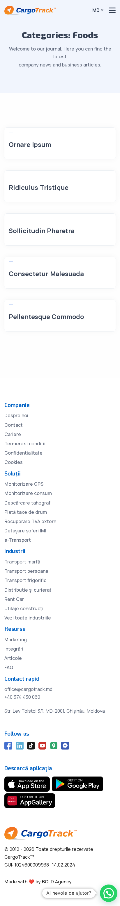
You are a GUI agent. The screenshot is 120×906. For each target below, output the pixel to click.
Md (96, 10)
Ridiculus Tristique (38, 187)
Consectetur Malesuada (46, 273)
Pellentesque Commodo (46, 316)
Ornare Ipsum (30, 144)
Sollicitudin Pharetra (42, 230)
